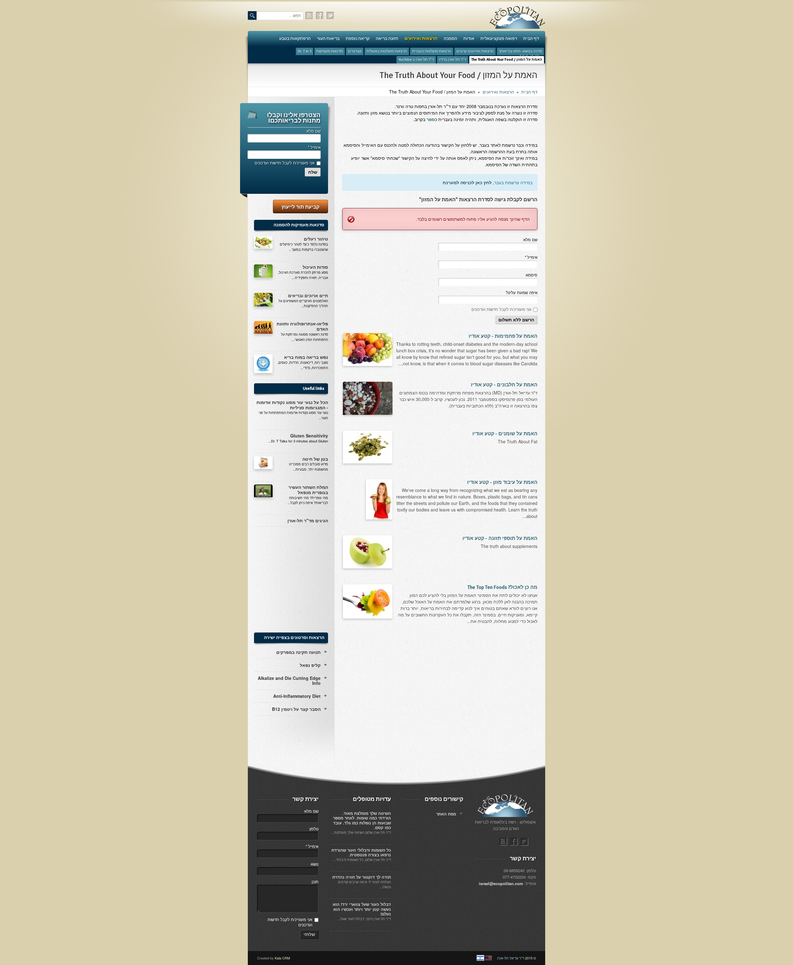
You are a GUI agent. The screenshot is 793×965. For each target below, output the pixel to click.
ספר (431, 119)
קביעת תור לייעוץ (300, 206)
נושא (314, 864)
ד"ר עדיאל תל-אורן (510, 957)
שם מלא (530, 239)
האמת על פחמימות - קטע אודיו (503, 336)
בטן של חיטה (315, 459)
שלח (312, 172)
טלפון (313, 829)
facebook (320, 15)
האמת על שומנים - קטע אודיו (504, 434)
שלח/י (309, 934)
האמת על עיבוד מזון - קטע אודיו (502, 482)
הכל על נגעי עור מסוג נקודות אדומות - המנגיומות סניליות (292, 405)
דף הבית (529, 92)
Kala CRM (282, 957)
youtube (309, 15)
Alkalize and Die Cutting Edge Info (289, 680)
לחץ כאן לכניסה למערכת (467, 182)
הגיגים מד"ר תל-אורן (307, 520)
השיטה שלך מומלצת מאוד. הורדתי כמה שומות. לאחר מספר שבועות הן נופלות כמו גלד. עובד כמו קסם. (362, 820)
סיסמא (531, 275)
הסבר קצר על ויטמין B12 (296, 709)
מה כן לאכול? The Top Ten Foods (502, 587)
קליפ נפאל (310, 665)
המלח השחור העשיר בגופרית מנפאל (308, 489)
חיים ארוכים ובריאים (308, 295)
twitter (330, 15)
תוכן (315, 882)
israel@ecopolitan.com (501, 883)
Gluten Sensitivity (309, 436)
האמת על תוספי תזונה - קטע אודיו (499, 538)
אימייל (530, 257)
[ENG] (488, 957)
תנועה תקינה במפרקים (298, 652)
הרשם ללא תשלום (516, 319)
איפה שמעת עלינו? (521, 292)
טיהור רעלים (316, 239)
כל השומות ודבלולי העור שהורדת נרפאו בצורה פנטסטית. (361, 852)
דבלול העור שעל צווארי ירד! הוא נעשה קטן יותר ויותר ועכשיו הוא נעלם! (362, 909)
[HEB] (480, 957)
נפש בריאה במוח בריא (306, 357)
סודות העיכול (315, 267)
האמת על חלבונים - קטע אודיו (504, 385)
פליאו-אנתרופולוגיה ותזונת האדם (302, 326)
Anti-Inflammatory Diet (297, 696)
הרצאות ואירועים (498, 92)
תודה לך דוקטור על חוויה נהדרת (361, 877)
